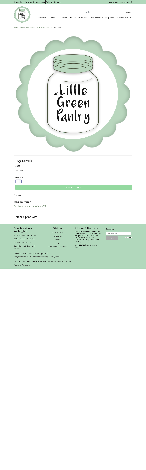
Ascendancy (26, 265)
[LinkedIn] (32, 253)
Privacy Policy (54, 257)
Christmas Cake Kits (123, 18)
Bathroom (54, 18)
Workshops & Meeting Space (35, 2)
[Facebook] (18, 253)
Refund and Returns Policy (39, 257)
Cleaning (63, 18)
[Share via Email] (39, 206)
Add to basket (76, 187)
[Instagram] (41, 253)
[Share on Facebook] (18, 206)
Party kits (49, 2)
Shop (21, 2)
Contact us (57, 2)
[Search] (128, 12)
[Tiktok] (47, 253)
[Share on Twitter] (27, 206)
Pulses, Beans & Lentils (44, 28)
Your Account (113, 2)
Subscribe (110, 229)
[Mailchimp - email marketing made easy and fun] (128, 237)
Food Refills (41, 18)
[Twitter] (25, 253)
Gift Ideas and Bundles (78, 18)
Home (16, 2)
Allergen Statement (21, 257)
